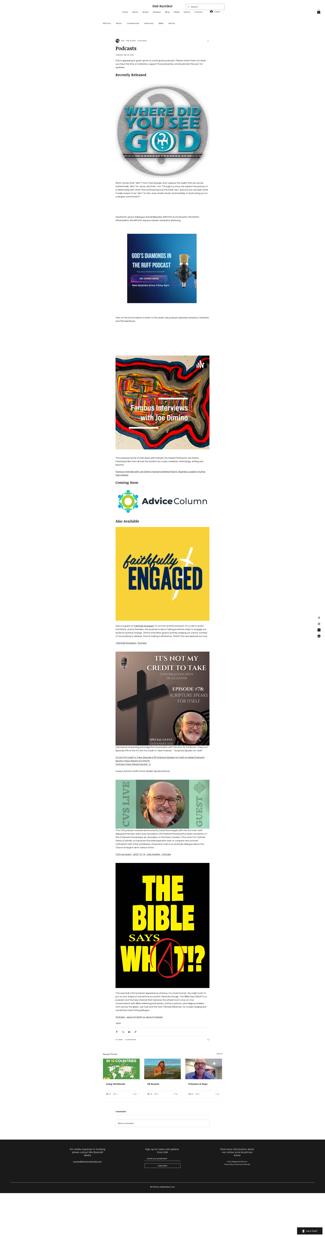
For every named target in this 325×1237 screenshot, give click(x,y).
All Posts (107, 23)
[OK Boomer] (162, 1069)
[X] (319, 630)
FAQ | (229, 1162)
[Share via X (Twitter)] (123, 1032)
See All (219, 1054)
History (171, 23)
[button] (318, 12)
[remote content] (162, 208)
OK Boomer (153, 1083)
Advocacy (149, 23)
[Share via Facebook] (117, 1032)
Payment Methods (242, 1164)
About (119, 23)
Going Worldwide (115, 1083)
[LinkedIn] (319, 636)
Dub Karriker (162, 6)
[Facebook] (319, 617)
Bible (161, 23)
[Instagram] (319, 623)
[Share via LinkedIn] (129, 1032)
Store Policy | (229, 1164)
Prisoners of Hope (197, 1083)
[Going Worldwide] (121, 1069)
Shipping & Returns (239, 1162)
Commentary (133, 23)
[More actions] (207, 40)
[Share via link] (135, 1032)
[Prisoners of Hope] (203, 1069)
